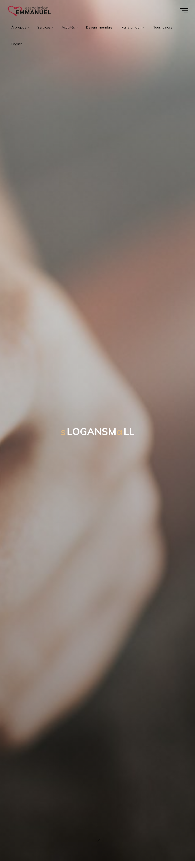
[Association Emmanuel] (29, 11)
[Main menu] (184, 10)
